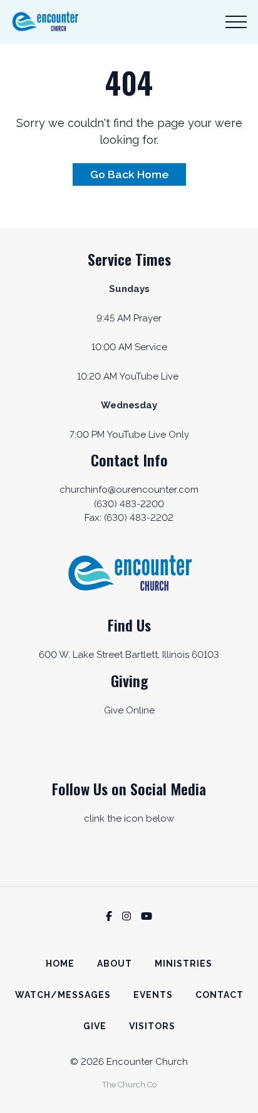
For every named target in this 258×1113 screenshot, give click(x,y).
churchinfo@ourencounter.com (129, 489)
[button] (236, 22)
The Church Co (129, 1084)
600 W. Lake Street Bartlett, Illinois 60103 (129, 654)
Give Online (129, 710)
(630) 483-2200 (129, 504)
